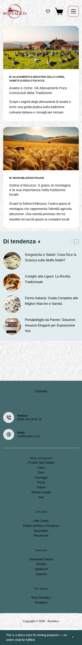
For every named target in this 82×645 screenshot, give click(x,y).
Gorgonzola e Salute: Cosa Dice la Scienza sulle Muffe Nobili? (50, 257)
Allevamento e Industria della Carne (38, 77)
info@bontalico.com (28, 436)
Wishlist (41, 564)
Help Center (41, 520)
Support (40, 574)
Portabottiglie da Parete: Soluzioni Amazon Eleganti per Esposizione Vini (50, 325)
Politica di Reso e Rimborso (41, 525)
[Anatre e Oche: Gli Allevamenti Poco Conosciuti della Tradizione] (41, 47)
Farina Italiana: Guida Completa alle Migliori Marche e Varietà (51, 301)
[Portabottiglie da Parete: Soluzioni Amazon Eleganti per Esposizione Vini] (12, 326)
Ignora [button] (73, 637)
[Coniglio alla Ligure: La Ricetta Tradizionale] (12, 282)
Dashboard (36, 559)
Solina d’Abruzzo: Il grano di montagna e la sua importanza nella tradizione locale (40, 190)
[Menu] (73, 11)
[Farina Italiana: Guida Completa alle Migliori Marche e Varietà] (12, 304)
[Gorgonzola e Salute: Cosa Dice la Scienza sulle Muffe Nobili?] (12, 261)
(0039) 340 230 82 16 (29, 419)
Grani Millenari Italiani (28, 178)
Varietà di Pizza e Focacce (27, 80)
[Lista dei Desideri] (48, 11)
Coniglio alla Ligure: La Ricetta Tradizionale (47, 279)
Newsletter (41, 530)
